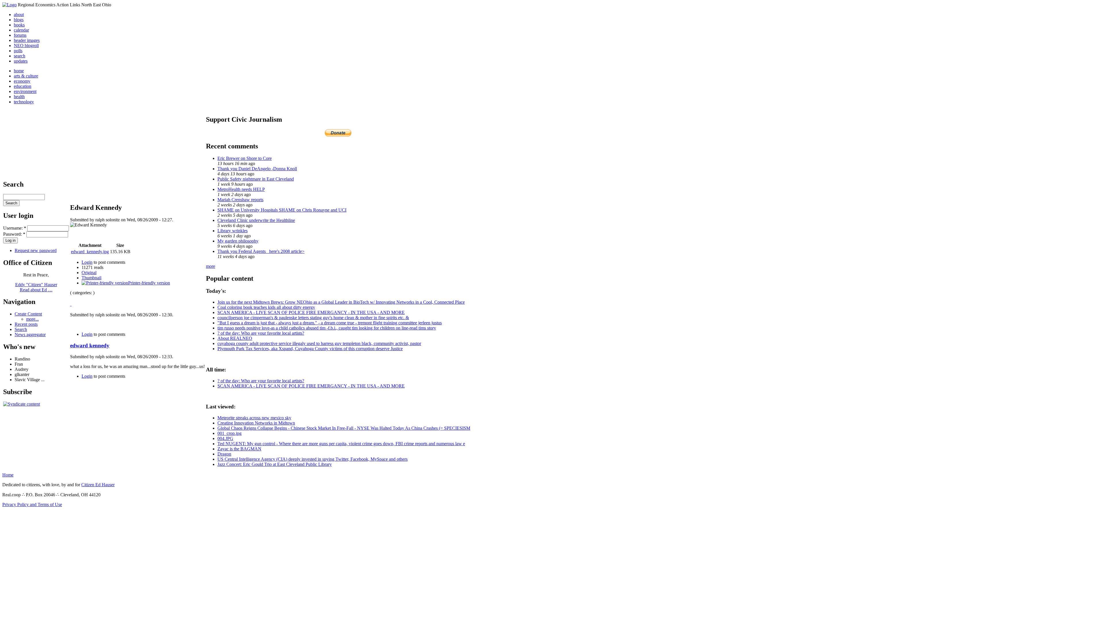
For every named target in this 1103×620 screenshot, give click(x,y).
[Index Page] (9, 4)
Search (21, 329)
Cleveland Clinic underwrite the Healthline (256, 220)
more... (32, 319)
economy (22, 81)
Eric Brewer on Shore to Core (244, 158)
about (19, 14)
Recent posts (26, 324)
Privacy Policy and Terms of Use (32, 504)
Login (87, 262)
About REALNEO (234, 338)
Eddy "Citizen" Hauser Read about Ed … (36, 287)
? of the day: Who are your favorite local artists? (260, 333)
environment (25, 91)
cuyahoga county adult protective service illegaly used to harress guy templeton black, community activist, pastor (319, 343)
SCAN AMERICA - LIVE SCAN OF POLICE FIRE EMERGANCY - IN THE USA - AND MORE (311, 312)
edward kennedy (89, 345)
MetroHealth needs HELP (241, 189)
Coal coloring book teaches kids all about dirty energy (266, 307)
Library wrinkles (232, 230)
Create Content (28, 313)
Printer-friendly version (149, 282)
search (19, 55)
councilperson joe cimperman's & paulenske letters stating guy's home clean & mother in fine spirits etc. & (313, 317)
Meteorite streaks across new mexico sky (254, 417)
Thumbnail (91, 277)
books (19, 24)
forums (20, 35)
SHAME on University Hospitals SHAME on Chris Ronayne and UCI (281, 210)
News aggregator (30, 334)
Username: (14, 228)
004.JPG (225, 438)
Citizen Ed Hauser (98, 484)
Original (89, 272)
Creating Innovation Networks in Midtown (256, 423)
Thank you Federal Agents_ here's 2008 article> (260, 251)
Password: (14, 234)
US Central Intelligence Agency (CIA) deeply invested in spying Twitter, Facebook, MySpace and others (312, 459)
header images (27, 40)
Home (8, 474)
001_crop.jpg (229, 433)
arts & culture (26, 75)
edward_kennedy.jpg (90, 251)
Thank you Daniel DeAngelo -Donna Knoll (257, 168)
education (22, 86)
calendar (21, 30)
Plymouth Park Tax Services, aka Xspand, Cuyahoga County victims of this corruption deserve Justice (310, 348)
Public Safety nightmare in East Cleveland (255, 179)
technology (24, 101)
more (210, 266)
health (19, 96)
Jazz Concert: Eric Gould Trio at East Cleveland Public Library (274, 464)
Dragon (224, 454)
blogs (19, 19)
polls (18, 50)
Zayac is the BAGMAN (239, 448)
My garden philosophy (238, 241)
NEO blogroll (26, 45)
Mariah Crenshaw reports (240, 199)
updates (21, 61)
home (19, 70)
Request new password (36, 250)
